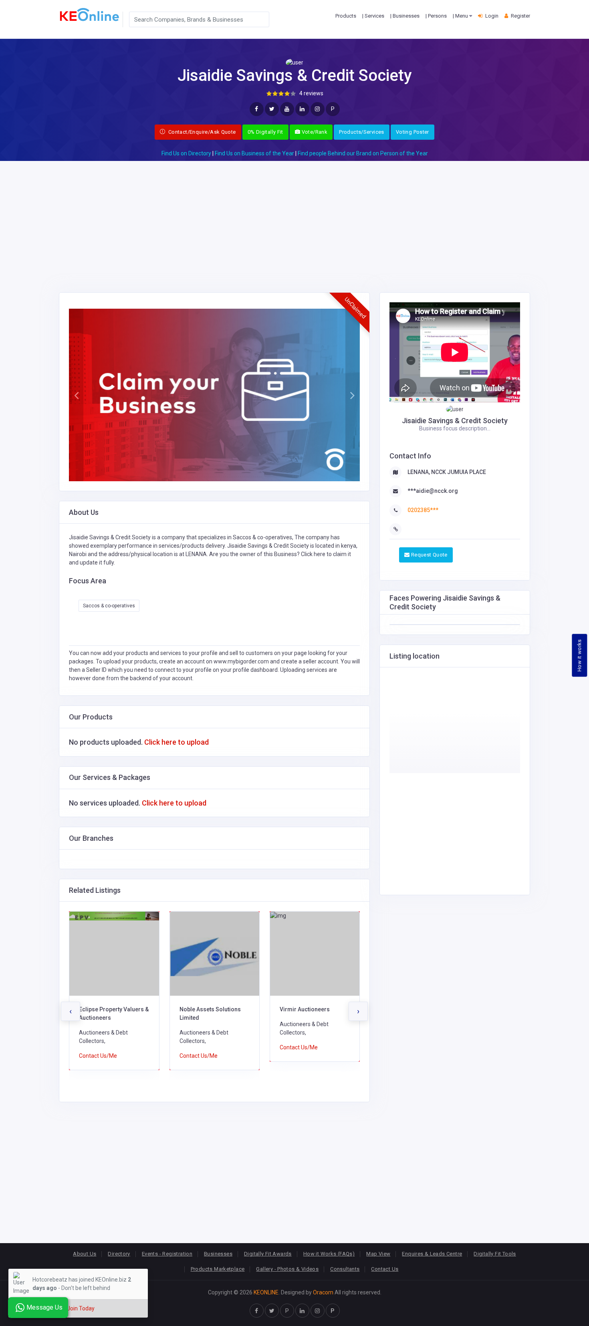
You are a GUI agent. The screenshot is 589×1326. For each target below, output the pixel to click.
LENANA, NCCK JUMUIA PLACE (446, 472)
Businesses (218, 1254)
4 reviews (311, 93)
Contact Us (384, 1269)
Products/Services (361, 132)
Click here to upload (176, 742)
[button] (76, 395)
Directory (119, 1254)
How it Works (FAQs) (329, 1254)
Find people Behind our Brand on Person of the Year (363, 153)
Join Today (81, 1308)
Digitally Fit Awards (268, 1254)
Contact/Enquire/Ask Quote (201, 132)
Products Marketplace (218, 1269)
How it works (580, 655)
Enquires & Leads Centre (432, 1254)
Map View (378, 1254)
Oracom (323, 1292)
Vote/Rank (313, 132)
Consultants (344, 1269)
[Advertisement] (294, 217)
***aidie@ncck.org (432, 491)
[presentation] (70, 1011)
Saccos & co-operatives (109, 606)
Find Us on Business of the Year (254, 153)
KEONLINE (266, 1292)
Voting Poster (412, 132)
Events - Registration (167, 1254)
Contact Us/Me (98, 1056)
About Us (84, 1254)
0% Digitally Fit (265, 132)
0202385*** (422, 510)
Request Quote (428, 555)
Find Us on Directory (186, 153)
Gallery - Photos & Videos (287, 1269)
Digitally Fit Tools (495, 1254)
